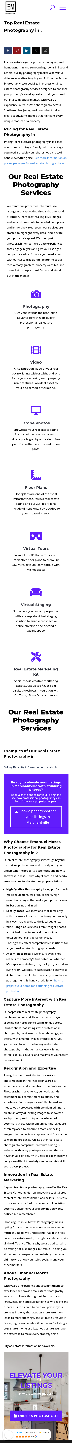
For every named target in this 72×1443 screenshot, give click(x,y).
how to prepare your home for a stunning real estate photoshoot (34, 986)
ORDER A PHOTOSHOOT (38, 1416)
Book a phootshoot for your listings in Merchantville (37, 817)
